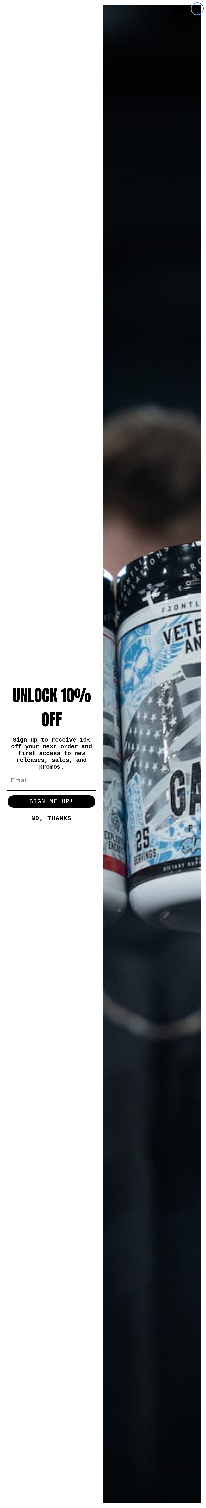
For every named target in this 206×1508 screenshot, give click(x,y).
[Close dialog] (197, 9)
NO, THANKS (51, 818)
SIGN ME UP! (51, 801)
